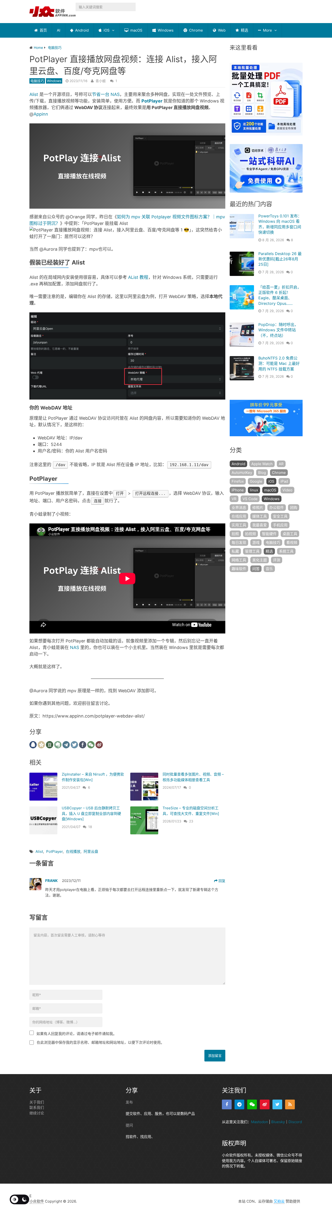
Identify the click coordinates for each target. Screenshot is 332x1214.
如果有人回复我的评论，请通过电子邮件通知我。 (76, 1033)
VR (234, 498)
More (267, 30)
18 (90, 827)
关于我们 (36, 1102)
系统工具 (286, 551)
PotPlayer (151, 100)
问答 (256, 568)
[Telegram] (239, 1104)
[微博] (265, 1104)
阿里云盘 (91, 851)
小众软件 (36, 1201)
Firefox (238, 481)
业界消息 (239, 507)
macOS (135, 30)
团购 (293, 507)
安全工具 (280, 516)
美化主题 (259, 560)
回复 (221, 881)
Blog (262, 472)
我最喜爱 (259, 525)
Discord (295, 1122)
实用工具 (239, 525)
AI (58, 30)
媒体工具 (259, 516)
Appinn (41, 114)
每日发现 (239, 542)
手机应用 (280, 525)
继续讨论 (36, 1113)
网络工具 (239, 560)
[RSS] (290, 1104)
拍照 (235, 533)
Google (256, 481)
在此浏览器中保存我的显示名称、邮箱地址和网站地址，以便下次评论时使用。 (100, 1042)
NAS (74, 647)
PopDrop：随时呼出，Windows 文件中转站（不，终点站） (278, 330)
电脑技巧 (37, 81)
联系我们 (36, 1107)
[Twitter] (277, 1104)
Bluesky (278, 1122)
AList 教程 (138, 277)
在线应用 (239, 516)
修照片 (257, 507)
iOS (106, 30)
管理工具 (252, 551)
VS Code (250, 498)
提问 (129, 1125)
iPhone (238, 490)
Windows (165, 30)
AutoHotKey (242, 472)
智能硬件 (269, 533)
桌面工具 (290, 533)
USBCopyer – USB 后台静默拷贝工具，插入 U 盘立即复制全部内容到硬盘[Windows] (91, 813)
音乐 (269, 568)
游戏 (256, 542)
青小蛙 (101, 81)
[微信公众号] (252, 1104)
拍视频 (250, 533)
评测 (276, 560)
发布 (129, 1102)
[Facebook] (227, 1104)
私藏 (235, 551)
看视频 (291, 542)
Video (287, 490)
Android (81, 30)
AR (281, 464)
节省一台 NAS (106, 94)
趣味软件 (239, 568)
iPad (284, 481)
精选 (244, 30)
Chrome (195, 30)
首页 (43, 30)
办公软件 (276, 507)
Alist (33, 94)
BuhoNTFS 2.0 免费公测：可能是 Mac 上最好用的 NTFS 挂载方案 (279, 363)
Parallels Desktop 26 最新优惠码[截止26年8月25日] (280, 259)
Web (221, 30)
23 (191, 821)
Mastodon (259, 1122)
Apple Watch (262, 464)
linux (254, 490)
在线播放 (73, 851)
